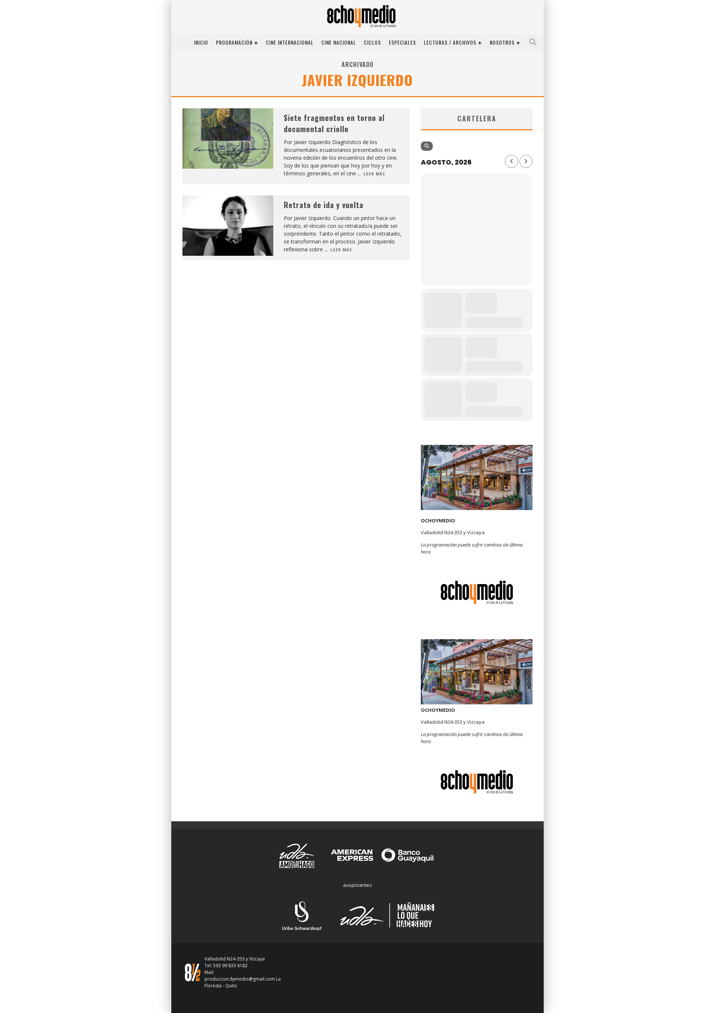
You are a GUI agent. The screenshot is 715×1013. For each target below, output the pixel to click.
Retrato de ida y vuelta (323, 204)
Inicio (201, 42)
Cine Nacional (338, 42)
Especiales (402, 42)
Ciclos (372, 42)
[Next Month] (526, 161)
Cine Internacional (290, 42)
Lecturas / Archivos (450, 42)
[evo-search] (427, 146)
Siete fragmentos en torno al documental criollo (334, 123)
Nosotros (502, 42)
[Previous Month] (511, 161)
